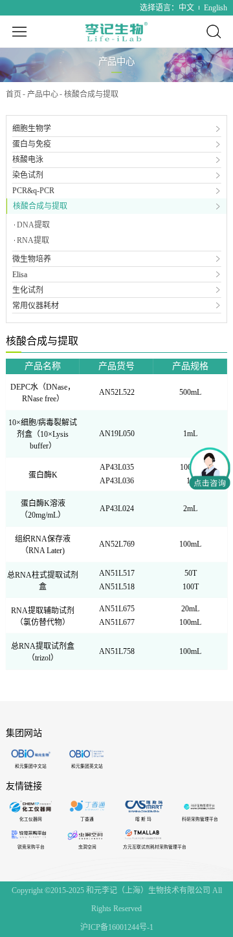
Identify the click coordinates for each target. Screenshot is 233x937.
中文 (186, 7)
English (215, 7)
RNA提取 (33, 240)
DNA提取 (33, 224)
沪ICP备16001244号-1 (116, 927)
